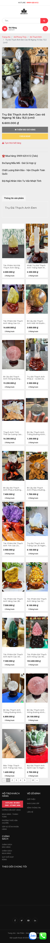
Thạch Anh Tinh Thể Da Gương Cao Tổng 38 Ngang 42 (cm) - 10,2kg (12, 433)
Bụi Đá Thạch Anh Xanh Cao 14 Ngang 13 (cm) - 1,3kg (36, 767)
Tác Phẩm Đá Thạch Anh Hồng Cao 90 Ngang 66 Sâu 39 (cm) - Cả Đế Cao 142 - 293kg (37, 655)
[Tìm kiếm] (44, 20)
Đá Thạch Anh (36, 37)
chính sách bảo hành (7, 846)
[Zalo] (33, 936)
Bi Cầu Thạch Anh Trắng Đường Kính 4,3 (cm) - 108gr (36, 433)
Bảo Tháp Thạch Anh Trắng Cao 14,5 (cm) (12, 767)
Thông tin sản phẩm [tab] (14, 198)
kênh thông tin (34, 808)
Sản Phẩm (20, 933)
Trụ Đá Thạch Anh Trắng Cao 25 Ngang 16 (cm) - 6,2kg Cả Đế (37, 544)
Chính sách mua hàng (7, 852)
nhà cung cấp (33, 803)
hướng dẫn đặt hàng (11, 810)
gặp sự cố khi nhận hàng (10, 828)
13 (33, 780)
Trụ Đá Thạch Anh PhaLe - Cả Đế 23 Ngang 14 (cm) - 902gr (36, 378)
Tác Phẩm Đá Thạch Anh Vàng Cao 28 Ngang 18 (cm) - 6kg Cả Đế (13, 600)
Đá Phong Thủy (20, 37)
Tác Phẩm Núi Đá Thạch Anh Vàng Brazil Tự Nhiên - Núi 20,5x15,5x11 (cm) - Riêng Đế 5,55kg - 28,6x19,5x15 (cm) (13, 266)
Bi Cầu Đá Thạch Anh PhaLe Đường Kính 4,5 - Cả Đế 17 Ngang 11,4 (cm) (36, 489)
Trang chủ (6, 37)
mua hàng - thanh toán (10, 815)
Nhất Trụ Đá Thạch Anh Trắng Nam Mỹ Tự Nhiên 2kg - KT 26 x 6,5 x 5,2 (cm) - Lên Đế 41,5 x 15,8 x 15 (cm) (36, 266)
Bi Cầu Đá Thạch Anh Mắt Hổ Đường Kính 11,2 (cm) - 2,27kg (36, 322)
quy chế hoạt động (8, 858)
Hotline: (28, 3)
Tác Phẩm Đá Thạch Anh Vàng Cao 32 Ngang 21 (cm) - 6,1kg (37, 600)
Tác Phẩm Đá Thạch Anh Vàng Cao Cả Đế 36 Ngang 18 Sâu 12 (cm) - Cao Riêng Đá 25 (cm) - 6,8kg (13, 322)
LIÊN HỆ (30, 812)
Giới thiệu (31, 799)
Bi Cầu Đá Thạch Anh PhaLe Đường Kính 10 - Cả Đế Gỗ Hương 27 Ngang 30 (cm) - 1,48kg (13, 489)
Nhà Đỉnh (37, 933)
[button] (4, 78)
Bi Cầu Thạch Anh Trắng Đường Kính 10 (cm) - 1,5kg (12, 711)
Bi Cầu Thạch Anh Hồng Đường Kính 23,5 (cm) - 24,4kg (35, 711)
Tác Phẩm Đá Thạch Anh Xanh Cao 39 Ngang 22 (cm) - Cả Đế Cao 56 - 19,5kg (13, 655)
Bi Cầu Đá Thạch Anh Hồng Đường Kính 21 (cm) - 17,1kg (12, 378)
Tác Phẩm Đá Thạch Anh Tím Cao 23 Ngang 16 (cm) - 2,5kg (13, 544)
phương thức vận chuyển (9, 821)
